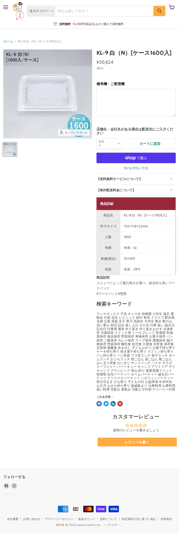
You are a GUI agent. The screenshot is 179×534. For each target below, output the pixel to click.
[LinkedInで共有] (113, 403)
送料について (108, 519)
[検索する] (159, 11)
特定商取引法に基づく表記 (139, 519)
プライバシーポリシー (59, 519)
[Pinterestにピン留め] (120, 403)
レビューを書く (137, 442)
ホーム (8, 41)
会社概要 (12, 519)
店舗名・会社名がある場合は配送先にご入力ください (134, 131)
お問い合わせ (31, 519)
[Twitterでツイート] (106, 403)
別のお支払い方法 (136, 168)
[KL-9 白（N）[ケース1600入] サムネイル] (10, 149)
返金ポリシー (86, 519)
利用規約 (166, 519)
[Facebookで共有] (99, 403)
